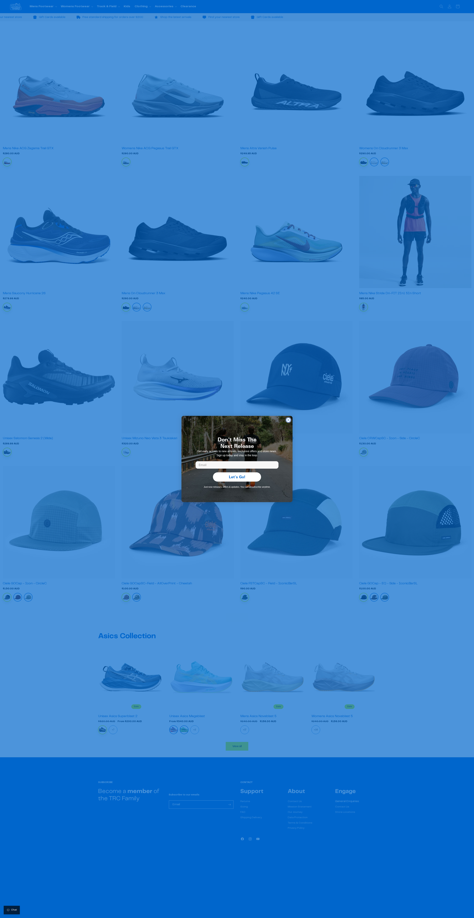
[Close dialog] (288, 420)
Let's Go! (237, 477)
